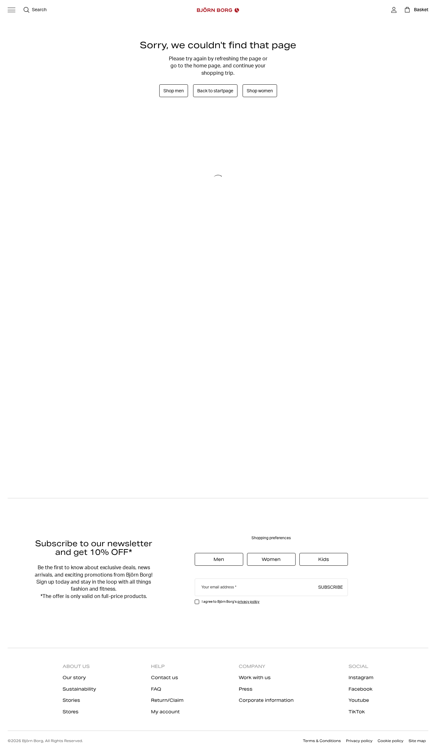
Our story (74, 677)
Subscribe (330, 586)
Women (271, 559)
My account (165, 712)
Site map (417, 741)
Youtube (359, 700)
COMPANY (252, 666)
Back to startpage (215, 91)
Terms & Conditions (322, 741)
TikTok (357, 712)
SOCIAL (358, 666)
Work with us (255, 677)
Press (245, 689)
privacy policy (248, 601)
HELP (158, 666)
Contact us (164, 677)
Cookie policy (390, 741)
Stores (71, 712)
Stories (71, 700)
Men (219, 559)
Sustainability (79, 689)
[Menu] (11, 10)
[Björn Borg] (218, 9)
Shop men (173, 91)
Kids (323, 559)
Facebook (360, 689)
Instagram (361, 677)
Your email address (217, 587)
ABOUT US (76, 666)
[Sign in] (394, 10)
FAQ (156, 689)
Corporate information (266, 700)
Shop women (260, 91)
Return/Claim (167, 700)
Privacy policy (359, 741)
